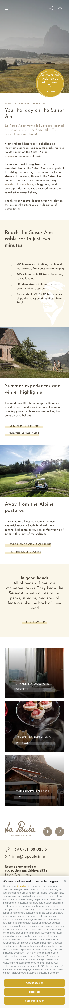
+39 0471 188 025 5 (29, 849)
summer (9, 156)
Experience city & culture (30, 544)
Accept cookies (34, 983)
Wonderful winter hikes (19, 184)
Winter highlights (24, 433)
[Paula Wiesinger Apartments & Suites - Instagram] (59, 831)
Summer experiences (25, 426)
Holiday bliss (36, 622)
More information (34, 1000)
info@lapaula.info (28, 857)
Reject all (34, 991)
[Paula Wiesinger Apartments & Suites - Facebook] (47, 831)
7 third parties (24, 886)
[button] (64, 881)
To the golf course (25, 552)
